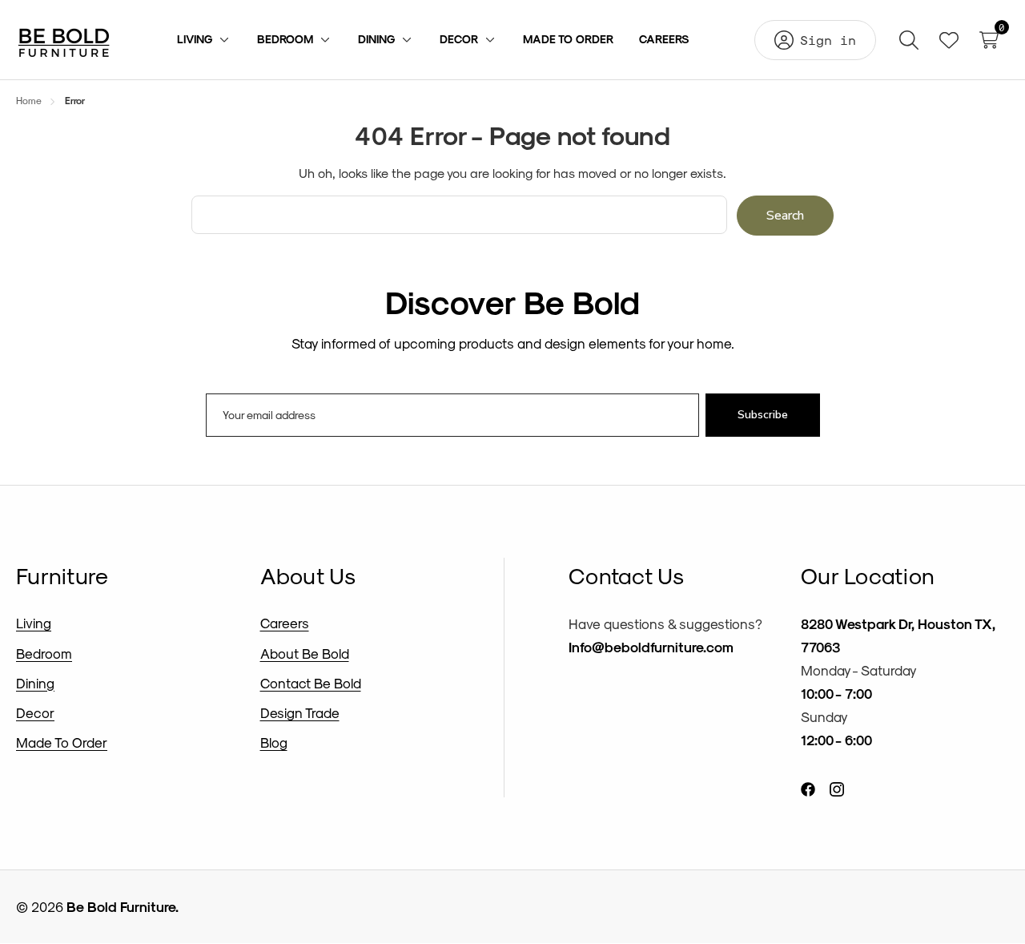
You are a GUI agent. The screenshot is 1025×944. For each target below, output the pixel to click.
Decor (35, 712)
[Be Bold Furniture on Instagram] (837, 788)
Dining (35, 683)
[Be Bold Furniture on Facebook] (808, 788)
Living (33, 623)
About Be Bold (304, 653)
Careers (284, 623)
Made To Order (61, 742)
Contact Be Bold (310, 683)
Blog (273, 742)
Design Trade (300, 712)
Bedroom (44, 653)
